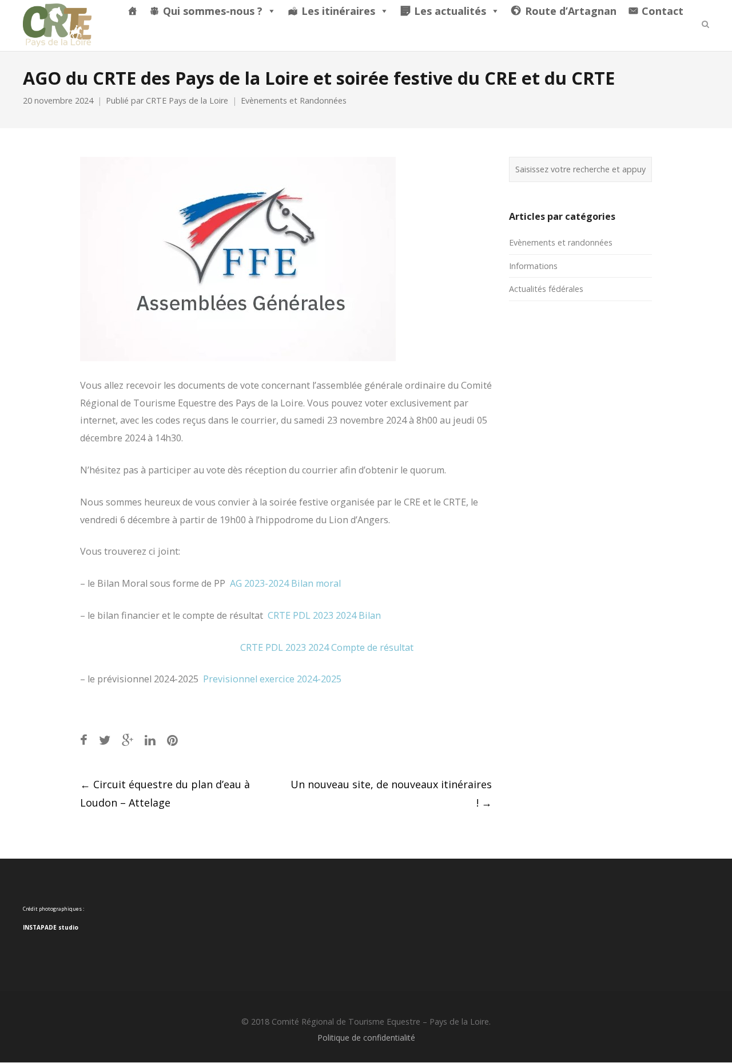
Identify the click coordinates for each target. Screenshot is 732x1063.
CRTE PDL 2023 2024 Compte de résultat (326, 647)
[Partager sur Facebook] (83, 740)
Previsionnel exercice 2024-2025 (272, 679)
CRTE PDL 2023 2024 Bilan (324, 615)
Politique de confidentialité (366, 1037)
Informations (533, 265)
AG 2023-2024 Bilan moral (285, 583)
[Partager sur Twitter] (104, 740)
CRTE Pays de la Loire (187, 100)
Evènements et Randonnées (294, 100)
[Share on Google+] (127, 740)
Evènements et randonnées (560, 242)
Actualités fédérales (546, 288)
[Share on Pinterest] (172, 740)
